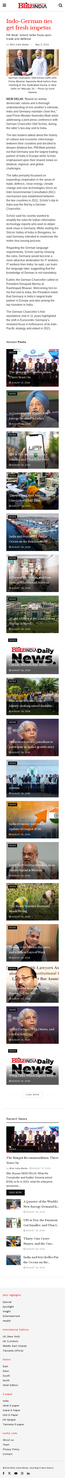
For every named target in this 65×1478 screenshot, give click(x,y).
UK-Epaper (9, 1419)
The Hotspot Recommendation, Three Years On (30, 374)
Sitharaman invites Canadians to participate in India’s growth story (31, 744)
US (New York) (11, 1336)
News (12, 352)
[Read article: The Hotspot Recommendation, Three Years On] (32, 1139)
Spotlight (8, 1306)
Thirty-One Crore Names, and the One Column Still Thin (32, 498)
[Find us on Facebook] (3, 1473)
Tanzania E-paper (13, 1424)
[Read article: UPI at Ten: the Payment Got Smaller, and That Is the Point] (13, 1223)
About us (8, 1439)
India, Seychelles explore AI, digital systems (32, 785)
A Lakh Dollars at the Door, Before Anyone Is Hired (32, 621)
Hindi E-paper (11, 1405)
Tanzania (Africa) (13, 1350)
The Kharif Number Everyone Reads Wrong (29, 908)
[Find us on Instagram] (22, 1473)
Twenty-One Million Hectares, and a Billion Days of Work (29, 949)
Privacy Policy (11, 1449)
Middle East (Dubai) (15, 1345)
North (6, 1380)
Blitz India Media (19, 44)
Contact (7, 1454)
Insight (7, 1311)
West (6, 1371)
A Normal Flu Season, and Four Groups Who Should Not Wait (30, 580)
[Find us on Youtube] (15, 1473)
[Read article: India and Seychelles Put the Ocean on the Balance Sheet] (13, 1260)
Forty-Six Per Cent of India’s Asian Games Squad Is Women (32, 867)
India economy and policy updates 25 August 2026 (27, 826)
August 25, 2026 (20, 834)
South (6, 1375)
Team (6, 1444)
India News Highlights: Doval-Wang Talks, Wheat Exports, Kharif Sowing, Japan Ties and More (32, 1073)
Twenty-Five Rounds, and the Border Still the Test (29, 990)
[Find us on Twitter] (9, 1473)
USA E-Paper (10, 1414)
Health (7, 1320)
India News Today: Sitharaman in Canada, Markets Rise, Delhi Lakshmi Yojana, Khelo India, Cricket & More (31, 662)
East (5, 1366)
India (5, 1400)
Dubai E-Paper (11, 1410)
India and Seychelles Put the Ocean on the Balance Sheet (28, 539)
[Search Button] (60, 5)
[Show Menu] (4, 5)
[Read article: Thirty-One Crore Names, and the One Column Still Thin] (13, 1241)
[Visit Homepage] (32, 5)
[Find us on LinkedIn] (28, 1473)
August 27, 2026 (20, 382)
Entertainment (11, 1316)
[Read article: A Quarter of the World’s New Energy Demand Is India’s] (13, 1204)
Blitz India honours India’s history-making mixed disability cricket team (30, 703)
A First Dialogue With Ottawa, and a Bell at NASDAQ (31, 1032)
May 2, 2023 (42, 44)
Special (7, 1301)
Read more (17, 1192)
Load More (32, 1094)
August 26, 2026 (20, 424)
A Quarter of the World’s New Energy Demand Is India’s (29, 416)
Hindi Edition (10, 1385)
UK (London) (10, 1341)
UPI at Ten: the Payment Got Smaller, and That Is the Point (29, 457)
